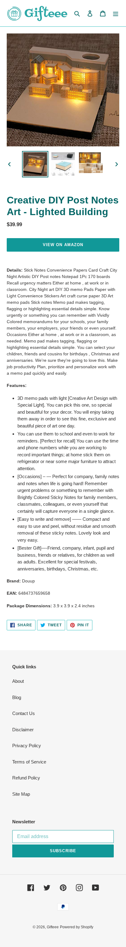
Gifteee (53, 927)
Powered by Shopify (76, 927)
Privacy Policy (26, 745)
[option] (35, 164)
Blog (16, 697)
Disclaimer (23, 729)
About (18, 681)
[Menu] (115, 13)
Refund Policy (26, 777)
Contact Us (23, 713)
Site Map (21, 794)
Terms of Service (29, 761)
